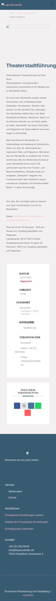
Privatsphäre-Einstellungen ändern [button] (24, 515)
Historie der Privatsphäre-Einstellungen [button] (26, 522)
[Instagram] (19, 471)
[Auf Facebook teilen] (17, 406)
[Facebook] (9, 471)
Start (12, 13)
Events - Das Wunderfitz (26, 13)
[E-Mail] (28, 413)
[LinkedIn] (31, 406)
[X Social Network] (24, 406)
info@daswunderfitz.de (31, 363)
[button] (52, 4)
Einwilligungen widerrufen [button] (19, 529)
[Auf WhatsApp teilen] (38, 406)
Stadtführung (29, 328)
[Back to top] (5, 583)
